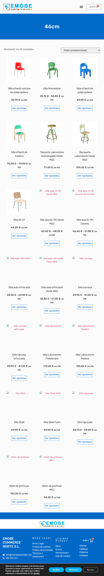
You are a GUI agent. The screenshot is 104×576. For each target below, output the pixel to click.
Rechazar (73, 570)
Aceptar (56, 570)
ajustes (37, 573)
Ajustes (90, 570)
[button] (81, 6)
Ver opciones (19, 108)
